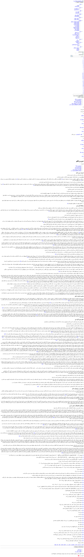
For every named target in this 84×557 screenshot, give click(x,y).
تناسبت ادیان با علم (77, 101)
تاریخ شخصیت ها (76, 34)
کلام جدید (77, 11)
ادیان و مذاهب (78, 42)
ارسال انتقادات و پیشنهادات (78, 546)
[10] (27, 229)
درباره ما (79, 549)
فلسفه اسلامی (76, 23)
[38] (53, 417)
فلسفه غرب (76, 30)
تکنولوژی (72, 544)
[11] (22, 229)
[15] (53, 244)
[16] (55, 254)
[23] (50, 302)
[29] (77, 337)
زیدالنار (77, 35)
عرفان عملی (76, 18)
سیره (80, 39)
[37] (65, 395)
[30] (2, 337)
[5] (33, 185)
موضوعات (81, 2)
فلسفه (80, 20)
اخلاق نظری (76, 16)
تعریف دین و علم (78, 99)
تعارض (76, 544)
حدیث (80, 7)
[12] (79, 232)
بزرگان (77, 40)
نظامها (78, 49)
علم (57, 544)
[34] (30, 359)
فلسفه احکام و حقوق (75, 21)
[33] (37, 351)
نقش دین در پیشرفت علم (76, 103)
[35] (42, 364)
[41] (34, 432)
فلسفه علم (77, 29)
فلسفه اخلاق (76, 22)
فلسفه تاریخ (76, 24)
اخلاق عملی (77, 15)
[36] (38, 386)
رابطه (65, 544)
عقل (59, 544)
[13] (57, 234)
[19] (59, 271)
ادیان (78, 43)
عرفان (80, 17)
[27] (52, 331)
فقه (80, 46)
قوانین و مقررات (78, 551)
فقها (55, 544)
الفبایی (78, 2)
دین (67, 544)
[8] (48, 219)
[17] (27, 257)
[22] (69, 300)
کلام (80, 10)
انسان (82, 544)
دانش (69, 544)
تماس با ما (79, 550)
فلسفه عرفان (76, 28)
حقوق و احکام (76, 47)
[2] (17, 179)
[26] (37, 315)
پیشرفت (79, 544)
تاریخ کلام (77, 36)
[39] (43, 424)
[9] (43, 222)
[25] (45, 311)
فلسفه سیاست (76, 27)
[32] (56, 349)
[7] (48, 211)
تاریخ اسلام (77, 32)
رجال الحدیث (76, 9)
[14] (42, 240)
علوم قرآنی (77, 6)
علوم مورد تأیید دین (77, 102)
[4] (2, 184)
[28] (5, 333)
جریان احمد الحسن (75, 44)
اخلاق (80, 14)
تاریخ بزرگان (76, 33)
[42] (19, 435)
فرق (78, 45)
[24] (2, 307)
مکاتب (78, 48)
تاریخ (80, 31)
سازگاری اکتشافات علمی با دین (75, 104)
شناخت (62, 544)
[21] (64, 299)
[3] (81, 180)
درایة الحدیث (76, 8)
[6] (67, 203)
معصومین (77, 41)
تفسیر (78, 5)
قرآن (80, 4)
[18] (20, 261)
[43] (62, 452)
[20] (28, 281)
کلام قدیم (77, 12)
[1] (62, 179)
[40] (76, 428)
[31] (56, 340)
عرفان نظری (76, 19)
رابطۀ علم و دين (78, 100)
